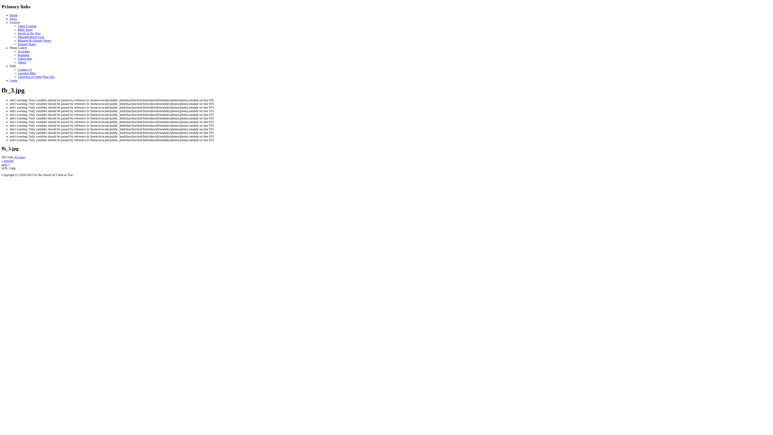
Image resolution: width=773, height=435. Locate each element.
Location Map (27, 73)
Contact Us (25, 69)
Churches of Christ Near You (36, 77)
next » (5, 164)
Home (14, 15)
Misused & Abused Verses (34, 40)
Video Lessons (27, 26)
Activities (24, 51)
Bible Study (25, 29)
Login (13, 80)
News (13, 19)
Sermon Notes (27, 44)
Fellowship (25, 58)
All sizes (19, 157)
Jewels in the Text (29, 33)
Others (22, 62)
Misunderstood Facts (31, 37)
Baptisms (23, 55)
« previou (8, 161)
